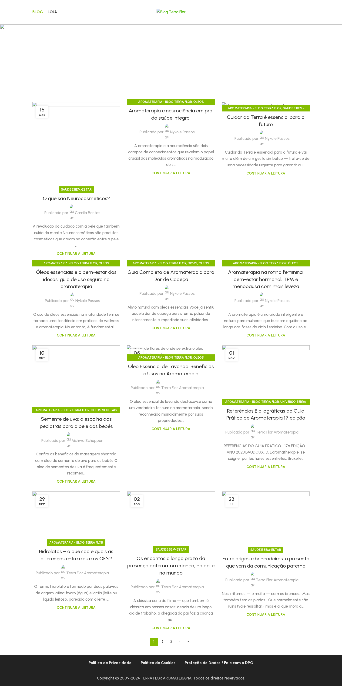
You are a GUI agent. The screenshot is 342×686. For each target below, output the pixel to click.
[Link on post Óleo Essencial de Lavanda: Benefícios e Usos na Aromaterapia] (171, 351)
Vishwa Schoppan (87, 440)
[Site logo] (171, 11)
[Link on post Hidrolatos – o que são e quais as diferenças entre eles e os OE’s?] (76, 517)
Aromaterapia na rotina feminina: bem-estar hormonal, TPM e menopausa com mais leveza (266, 279)
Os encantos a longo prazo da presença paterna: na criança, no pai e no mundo (171, 565)
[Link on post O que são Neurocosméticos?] (76, 146)
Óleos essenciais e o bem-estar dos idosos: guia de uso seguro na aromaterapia (76, 279)
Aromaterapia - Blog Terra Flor (165, 102)
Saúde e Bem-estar (76, 189)
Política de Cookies (158, 662)
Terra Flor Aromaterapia (182, 387)
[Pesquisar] (308, 12)
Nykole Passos (182, 132)
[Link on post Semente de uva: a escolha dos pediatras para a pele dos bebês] (76, 378)
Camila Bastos (87, 212)
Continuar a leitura (76, 253)
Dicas (192, 263)
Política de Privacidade (110, 662)
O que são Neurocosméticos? (76, 198)
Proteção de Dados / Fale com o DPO (219, 662)
